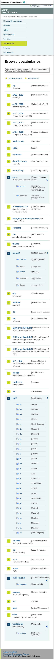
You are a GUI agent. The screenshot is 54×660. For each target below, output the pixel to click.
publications (18, 578)
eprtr (14, 177)
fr (20, 459)
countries (23, 584)
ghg (14, 293)
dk (21, 434)
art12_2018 (17, 104)
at (20, 404)
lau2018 (16, 541)
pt (20, 508)
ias (13, 312)
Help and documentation (12, 21)
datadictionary (19, 161)
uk (21, 533)
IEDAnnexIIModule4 (21, 349)
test (14, 601)
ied (13, 318)
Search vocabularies (15, 78)
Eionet (13, 16)
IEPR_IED (17, 361)
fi (20, 454)
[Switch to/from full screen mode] (38, 6)
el (20, 444)
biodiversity (18, 141)
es (20, 449)
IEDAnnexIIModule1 (21, 328)
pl (20, 503)
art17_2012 (17, 123)
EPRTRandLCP (20, 207)
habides (16, 302)
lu (20, 483)
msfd (14, 559)
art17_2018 (17, 132)
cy (20, 419)
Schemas (7, 39)
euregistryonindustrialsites (21, 218)
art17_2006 (17, 113)
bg (21, 414)
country (23, 633)
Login (34, 6)
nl (20, 498)
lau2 (14, 398)
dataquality (17, 170)
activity (22, 186)
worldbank (17, 624)
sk (20, 528)
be (21, 409)
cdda (14, 148)
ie (20, 469)
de (21, 429)
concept (23, 259)
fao (14, 234)
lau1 (14, 391)
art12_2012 (17, 95)
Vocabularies (8, 43)
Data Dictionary (22, 16)
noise (15, 568)
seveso (16, 592)
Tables (5, 30)
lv (20, 488)
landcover (17, 382)
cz (20, 424)
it (20, 474)
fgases (15, 244)
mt (21, 493)
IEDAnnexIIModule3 (21, 337)
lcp (13, 550)
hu (21, 464)
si (20, 523)
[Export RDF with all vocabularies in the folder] (47, 180)
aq (13, 85)
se (20, 518)
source (22, 272)
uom (14, 608)
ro (20, 513)
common (16, 154)
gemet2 (16, 253)
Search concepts (33, 78)
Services (6, 48)
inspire (15, 373)
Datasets (6, 25)
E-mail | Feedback (10, 652)
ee (20, 439)
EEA (14, 2)
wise (14, 615)
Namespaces (8, 52)
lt (20, 479)
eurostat (16, 228)
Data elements (8, 34)
